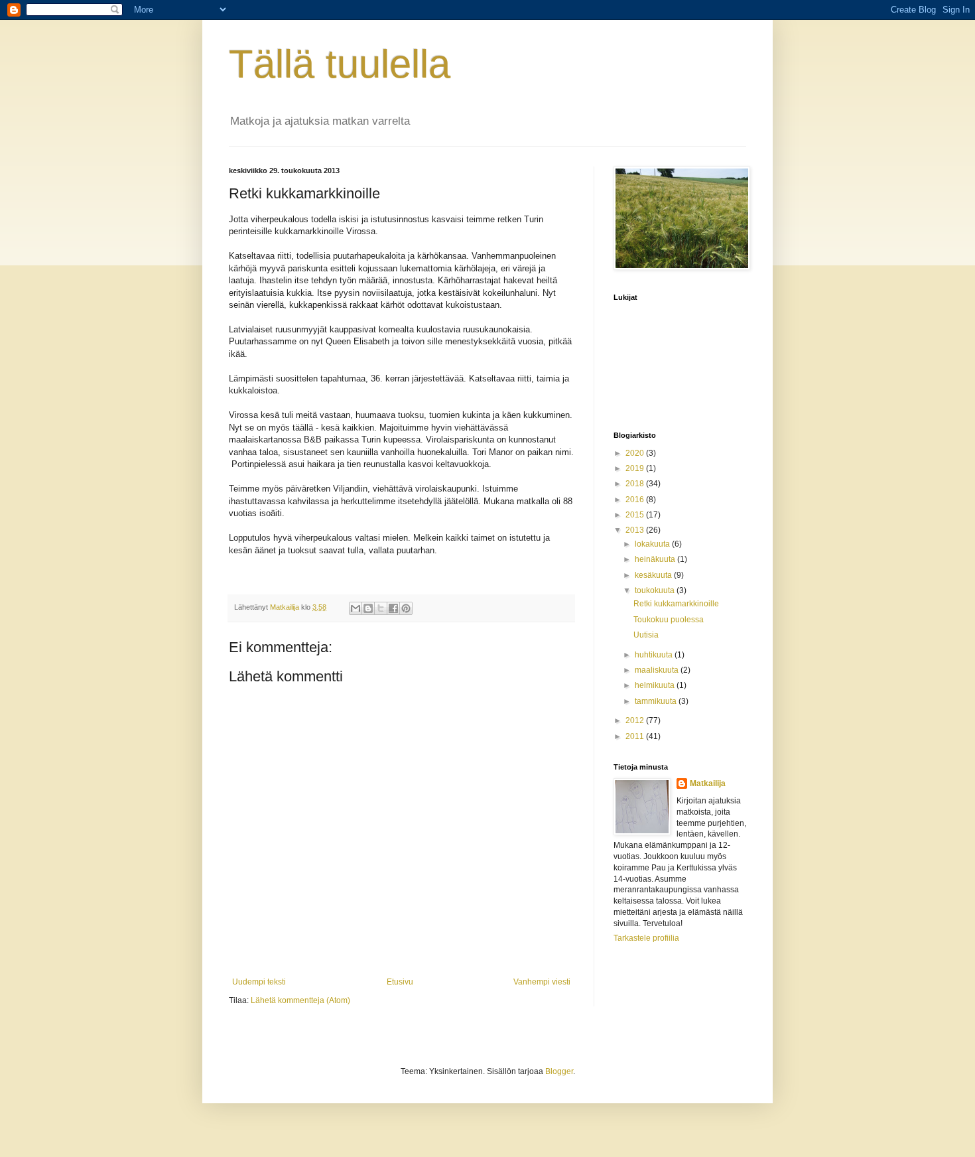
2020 (635, 453)
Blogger (559, 1071)
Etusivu (400, 982)
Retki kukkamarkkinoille (676, 603)
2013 (635, 530)
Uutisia (646, 635)
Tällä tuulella (339, 64)
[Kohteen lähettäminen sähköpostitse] (355, 608)
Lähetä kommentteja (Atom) (300, 1000)
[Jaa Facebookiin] (393, 608)
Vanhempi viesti (541, 982)
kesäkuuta (654, 575)
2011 (635, 736)
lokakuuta (653, 544)
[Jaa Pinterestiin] (406, 608)
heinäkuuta (656, 559)
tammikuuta (657, 701)
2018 (635, 483)
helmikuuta (656, 685)
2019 (635, 468)
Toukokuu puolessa (668, 619)
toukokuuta (656, 590)
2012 (635, 720)
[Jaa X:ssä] (380, 608)
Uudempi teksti (259, 982)
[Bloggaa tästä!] (368, 608)
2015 (635, 514)
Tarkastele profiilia (646, 938)
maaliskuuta (658, 670)
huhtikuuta (655, 654)
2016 (635, 499)
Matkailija (708, 783)
